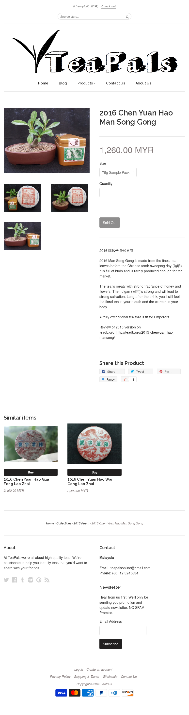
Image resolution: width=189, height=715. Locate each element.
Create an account (99, 669)
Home (43, 83)
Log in (78, 669)
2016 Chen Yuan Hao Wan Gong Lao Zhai (90, 481)
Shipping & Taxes (86, 676)
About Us (143, 83)
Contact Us (115, 83)
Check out (108, 6)
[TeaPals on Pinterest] (39, 580)
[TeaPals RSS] (47, 580)
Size (102, 163)
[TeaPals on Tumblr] (22, 580)
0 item (85, 6)
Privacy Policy (60, 676)
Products (86, 83)
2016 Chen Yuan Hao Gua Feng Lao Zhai (26, 481)
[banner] (94, 50)
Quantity (105, 183)
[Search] (127, 16)
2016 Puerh (81, 523)
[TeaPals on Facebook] (14, 580)
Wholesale (110, 676)
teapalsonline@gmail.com (130, 567)
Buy (31, 472)
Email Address (110, 621)
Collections (63, 523)
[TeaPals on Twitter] (6, 580)
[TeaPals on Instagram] (30, 580)
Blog (63, 83)
